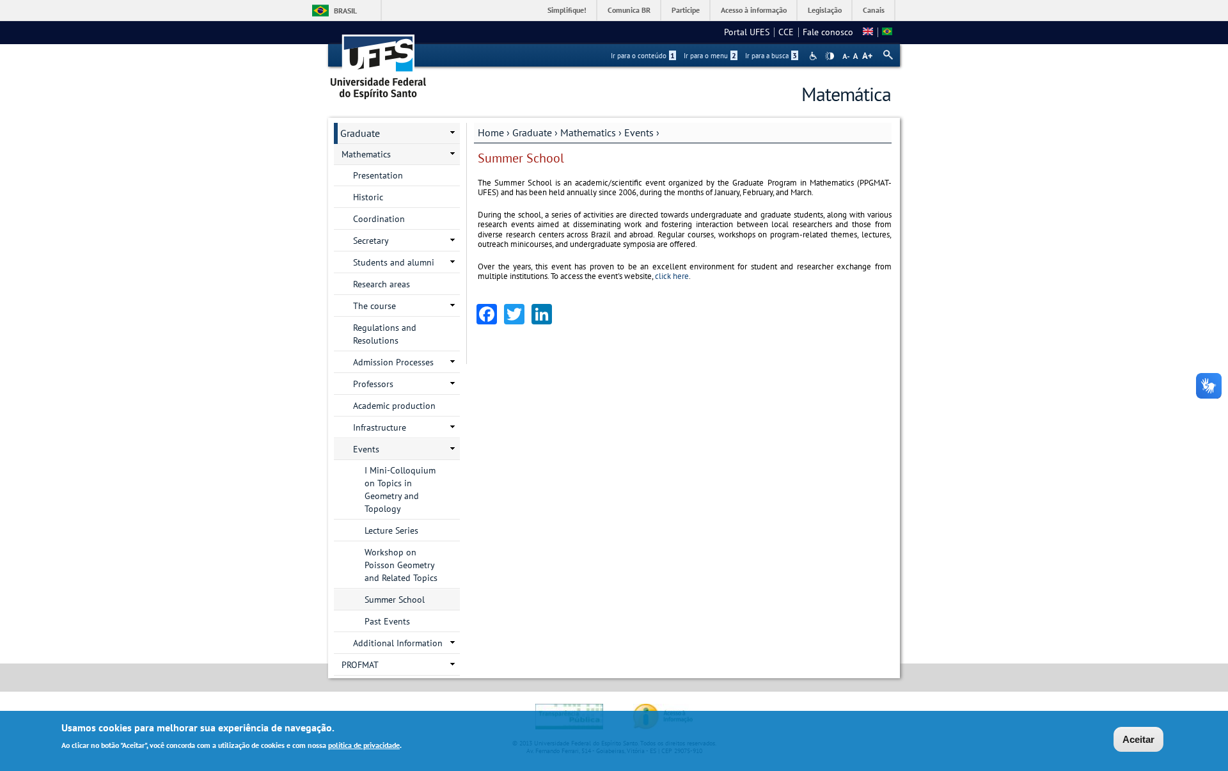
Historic (368, 197)
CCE (786, 32)
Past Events (387, 621)
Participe (686, 10)
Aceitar (1138, 739)
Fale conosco (828, 32)
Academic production (394, 405)
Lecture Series (391, 530)
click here (671, 276)
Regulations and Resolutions (384, 334)
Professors (373, 384)
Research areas (381, 284)
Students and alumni (393, 262)
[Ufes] (378, 62)
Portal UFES (746, 32)
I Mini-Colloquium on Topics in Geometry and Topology (400, 489)
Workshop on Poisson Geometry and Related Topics (401, 565)
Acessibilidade (814, 56)
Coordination (379, 219)
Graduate (532, 132)
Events (639, 132)
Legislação (825, 10)
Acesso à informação (754, 10)
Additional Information (398, 643)
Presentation (378, 175)
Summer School (395, 599)
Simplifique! (566, 10)
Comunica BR (629, 10)
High (829, 56)
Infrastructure (379, 427)
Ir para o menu (710, 55)
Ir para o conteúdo (643, 55)
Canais (874, 10)
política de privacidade (364, 744)
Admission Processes (393, 362)
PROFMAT (360, 665)
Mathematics (588, 132)
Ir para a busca (771, 55)
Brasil (345, 10)
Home (491, 132)
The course (374, 306)
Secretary (371, 240)
